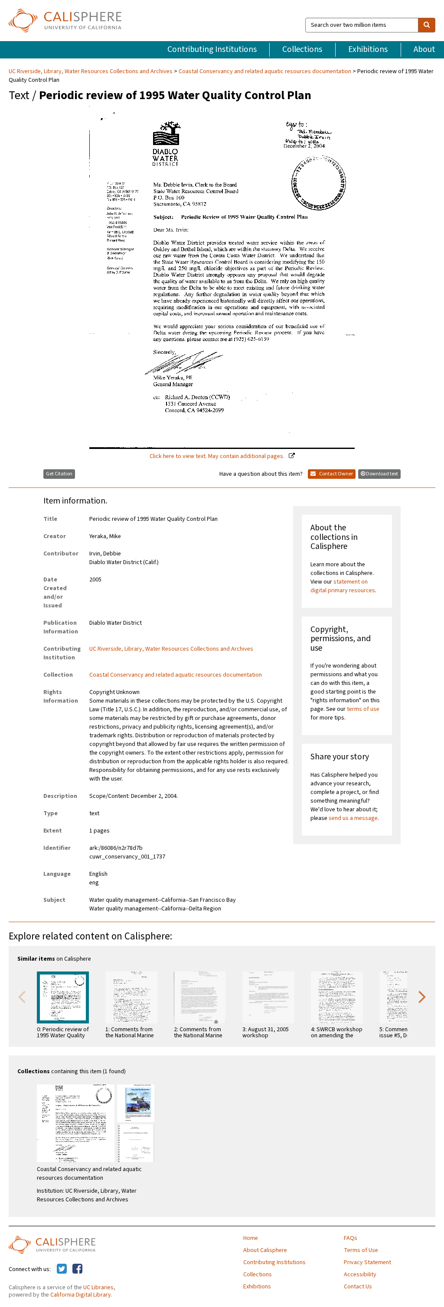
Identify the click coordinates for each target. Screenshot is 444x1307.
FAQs (350, 1238)
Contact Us (358, 1287)
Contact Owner (335, 474)
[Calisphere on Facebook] (77, 1269)
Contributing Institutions (212, 49)
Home (250, 1238)
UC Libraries (98, 1287)
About (424, 49)
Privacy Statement (367, 1262)
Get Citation (59, 474)
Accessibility (360, 1275)
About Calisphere (265, 1250)
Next (422, 996)
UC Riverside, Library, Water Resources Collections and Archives (91, 71)
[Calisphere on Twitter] (62, 1269)
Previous (21, 996)
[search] (426, 25)
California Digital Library (80, 1295)
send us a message (353, 818)
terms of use (363, 709)
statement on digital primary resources (342, 586)
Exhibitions (368, 49)
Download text (382, 474)
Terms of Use (361, 1250)
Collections (302, 49)
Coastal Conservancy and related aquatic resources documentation (265, 71)
